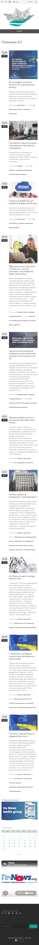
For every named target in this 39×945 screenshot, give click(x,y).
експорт (21, 223)
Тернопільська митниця (18, 407)
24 (4, 846)
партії (25, 545)
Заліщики (30, 623)
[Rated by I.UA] (19, 941)
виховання (24, 320)
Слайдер (31, 312)
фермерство (14, 227)
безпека (12, 170)
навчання (29, 223)
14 (25, 840)
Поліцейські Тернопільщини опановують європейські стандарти (23, 145)
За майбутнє (28, 541)
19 (14, 843)
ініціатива (16, 320)
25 (9, 846)
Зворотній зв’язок (15, 938)
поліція (11, 174)
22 (30, 843)
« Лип (19, 854)
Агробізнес (13, 223)
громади (26, 109)
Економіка (21, 105)
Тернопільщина (21, 174)
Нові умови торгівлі (29, 403)
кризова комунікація (24, 170)
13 (19, 840)
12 (14, 840)
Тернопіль (27, 458)
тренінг (33, 707)
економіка (13, 113)
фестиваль (31, 627)
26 (14, 846)
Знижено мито (14, 403)
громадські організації (24, 703)
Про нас (28, 938)
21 (25, 843)
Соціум (19, 166)
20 (19, 843)
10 (4, 840)
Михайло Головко (15, 545)
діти (11, 325)
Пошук (33, 926)
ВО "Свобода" (17, 541)
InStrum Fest (19, 623)
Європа (32, 316)
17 (4, 843)
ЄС (34, 105)
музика (11, 627)
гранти (12, 703)
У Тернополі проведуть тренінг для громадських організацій (22, 656)
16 (35, 840)
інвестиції (13, 109)
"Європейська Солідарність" (25, 537)
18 (9, 843)
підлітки (16, 325)
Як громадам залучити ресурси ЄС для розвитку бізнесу (21, 84)
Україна (18, 316)
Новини (20, 312)
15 (30, 840)
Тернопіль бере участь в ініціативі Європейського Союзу (22, 420)
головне (32, 320)
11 (9, 840)
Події (25, 312)
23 (35, 843)
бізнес (20, 109)
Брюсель (20, 778)
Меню (30, 2)
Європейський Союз (21, 699)
